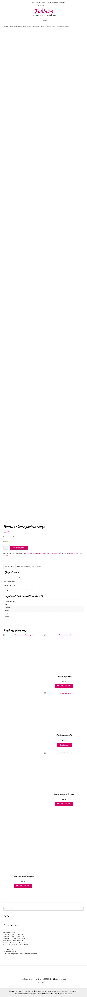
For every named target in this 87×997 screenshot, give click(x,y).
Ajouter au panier (18, 547)
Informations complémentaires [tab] (29, 566)
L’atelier (11, 991)
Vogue (43, 982)
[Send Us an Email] (23, 2)
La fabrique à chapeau (23, 991)
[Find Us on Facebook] (28, 2)
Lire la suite (64, 745)
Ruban (47, 553)
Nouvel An (31, 553)
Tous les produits (55, 553)
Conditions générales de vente (25, 994)
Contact (65, 991)
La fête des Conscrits (39, 991)
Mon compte (74, 991)
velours (5, 555)
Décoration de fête (16, 27)
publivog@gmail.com (10, 951)
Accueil (5, 27)
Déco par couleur (29, 27)
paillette (76, 553)
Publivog (43, 11)
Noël (25, 553)
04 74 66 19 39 (8, 949)
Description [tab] (9, 566)
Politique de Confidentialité (47, 994)
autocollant (70, 553)
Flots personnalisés (65, 994)
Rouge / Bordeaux (42, 27)
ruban (81, 553)
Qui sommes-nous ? (54, 991)
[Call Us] (26, 2)
